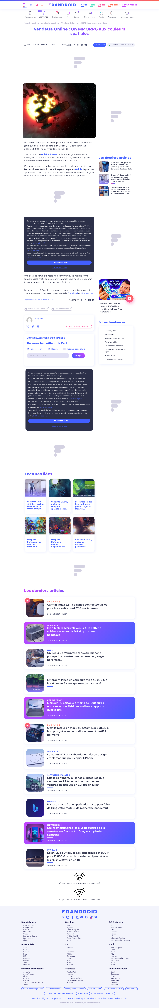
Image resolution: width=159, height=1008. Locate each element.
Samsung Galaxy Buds (120, 958)
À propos (56, 998)
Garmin (26, 978)
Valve (69, 940)
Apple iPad (71, 972)
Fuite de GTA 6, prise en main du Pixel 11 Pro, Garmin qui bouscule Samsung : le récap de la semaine (121, 167)
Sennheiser (115, 960)
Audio (112, 944)
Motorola (27, 932)
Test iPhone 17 (95, 989)
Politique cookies (34, 258)
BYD (25, 950)
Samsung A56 (110, 331)
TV (66, 944)
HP (112, 936)
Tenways (114, 982)
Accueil (27, 23)
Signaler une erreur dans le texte (39, 300)
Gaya (113, 976)
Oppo (25, 934)
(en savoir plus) (39, 243)
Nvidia (78, 169)
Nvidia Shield (72, 936)
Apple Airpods (116, 948)
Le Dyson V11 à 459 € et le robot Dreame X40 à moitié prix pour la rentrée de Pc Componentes (35, 505)
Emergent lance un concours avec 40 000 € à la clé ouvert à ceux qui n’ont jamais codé (77, 681)
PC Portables (116, 922)
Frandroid (73, 293)
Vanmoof (114, 984)
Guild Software (49, 154)
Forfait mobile (129, 5)
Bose (113, 950)
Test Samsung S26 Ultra (103, 993)
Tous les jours (36, 349)
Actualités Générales (38, 309)
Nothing (114, 956)
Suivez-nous (100, 45)
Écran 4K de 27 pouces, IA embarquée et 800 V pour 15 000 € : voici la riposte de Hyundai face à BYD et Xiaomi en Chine (78, 856)
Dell (112, 930)
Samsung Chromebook (120, 940)
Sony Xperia (28, 938)
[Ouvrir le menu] (25, 5)
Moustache (115, 978)
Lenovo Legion (73, 930)
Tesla (25, 962)
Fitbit (25, 976)
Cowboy (114, 972)
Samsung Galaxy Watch (33, 982)
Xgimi (69, 962)
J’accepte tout (61, 262)
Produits (51, 625)
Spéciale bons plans (75, 349)
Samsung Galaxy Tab (75, 980)
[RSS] (77, 917)
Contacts (68, 998)
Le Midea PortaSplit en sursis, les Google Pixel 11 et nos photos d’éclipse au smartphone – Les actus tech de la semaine (121, 192)
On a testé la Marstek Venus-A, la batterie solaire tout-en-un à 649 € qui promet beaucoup (74, 631)
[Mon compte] (42, 4)
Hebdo (54, 349)
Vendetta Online (63, 309)
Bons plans (114, 5)
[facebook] (33, 326)
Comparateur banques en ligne (59, 993)
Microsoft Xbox (73, 932)
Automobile (27, 944)
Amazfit (26, 972)
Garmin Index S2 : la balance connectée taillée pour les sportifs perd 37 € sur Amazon (77, 606)
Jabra (113, 952)
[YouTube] (82, 917)
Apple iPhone (28, 925)
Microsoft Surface (118, 938)
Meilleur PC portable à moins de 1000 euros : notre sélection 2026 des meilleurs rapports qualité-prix (76, 706)
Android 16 (131, 989)
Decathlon (115, 974)
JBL (112, 954)
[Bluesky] (96, 917)
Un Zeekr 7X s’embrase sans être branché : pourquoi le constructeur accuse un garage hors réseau (75, 656)
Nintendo (71, 934)
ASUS (69, 925)
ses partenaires (33, 250)
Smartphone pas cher (114, 346)
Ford (25, 954)
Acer (113, 925)
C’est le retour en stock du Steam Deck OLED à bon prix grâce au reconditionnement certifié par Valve (78, 731)
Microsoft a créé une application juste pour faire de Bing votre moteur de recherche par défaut (78, 806)
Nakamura (115, 980)
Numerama (87, 293)
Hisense (70, 948)
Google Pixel (28, 928)
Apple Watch (28, 974)
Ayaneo (70, 928)
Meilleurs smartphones (114, 338)
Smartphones (28, 922)
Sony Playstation (74, 938)
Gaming (69, 922)
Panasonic (71, 952)
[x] (27, 326)
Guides (101, 5)
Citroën (26, 952)
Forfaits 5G (109, 334)
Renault (26, 960)
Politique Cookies (85, 998)
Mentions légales (41, 998)
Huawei (26, 930)
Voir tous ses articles (78, 326)
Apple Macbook (117, 928)
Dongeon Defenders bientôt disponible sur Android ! (58, 543)
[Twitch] (86, 917)
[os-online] (38, 326)
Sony (69, 958)
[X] (63, 917)
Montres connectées (32, 968)
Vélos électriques (118, 968)
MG (24, 956)
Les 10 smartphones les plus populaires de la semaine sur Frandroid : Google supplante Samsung (76, 831)
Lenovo (114, 932)
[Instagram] (68, 917)
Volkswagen (28, 964)
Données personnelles (108, 998)
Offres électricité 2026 (114, 359)
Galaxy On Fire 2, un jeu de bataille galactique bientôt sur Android (83, 543)
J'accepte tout (61, 421)
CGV (125, 998)
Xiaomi (26, 940)
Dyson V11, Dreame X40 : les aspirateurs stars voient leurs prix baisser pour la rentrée (121, 178)
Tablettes (70, 968)
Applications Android (50, 23)
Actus (84, 5)
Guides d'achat (54, 700)
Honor (113, 934)
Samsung (71, 956)
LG (68, 950)
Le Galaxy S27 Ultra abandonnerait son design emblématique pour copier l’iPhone (77, 756)
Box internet (110, 355)
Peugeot (26, 958)
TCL (68, 960)
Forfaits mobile (111, 342)
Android (35, 23)
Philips (70, 954)
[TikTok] (91, 917)
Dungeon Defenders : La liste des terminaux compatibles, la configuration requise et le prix (35, 543)
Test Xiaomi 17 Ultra (114, 989)
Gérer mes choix (59, 267)
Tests (92, 5)
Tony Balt (39, 318)
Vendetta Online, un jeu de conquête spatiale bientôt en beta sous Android (59, 505)
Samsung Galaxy (30, 936)
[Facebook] (72, 917)
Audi (25, 948)
